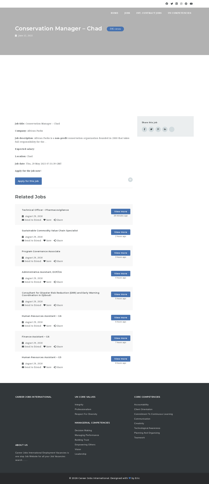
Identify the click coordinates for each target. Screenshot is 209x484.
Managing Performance (87, 435)
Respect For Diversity (86, 414)
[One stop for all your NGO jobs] (19, 13)
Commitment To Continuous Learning (153, 414)
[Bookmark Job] (130, 179)
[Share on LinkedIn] (165, 129)
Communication (142, 419)
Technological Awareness (147, 428)
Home (114, 13)
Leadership (80, 454)
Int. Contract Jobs (149, 13)
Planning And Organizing (147, 433)
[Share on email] (171, 129)
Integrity (79, 404)
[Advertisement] (104, 78)
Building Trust (82, 440)
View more (120, 211)
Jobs (127, 13)
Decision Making (83, 430)
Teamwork (139, 437)
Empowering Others (85, 444)
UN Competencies (179, 13)
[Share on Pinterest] (158, 129)
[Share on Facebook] (144, 129)
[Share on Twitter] (151, 129)
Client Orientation (143, 409)
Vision (78, 449)
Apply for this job (28, 181)
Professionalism (83, 409)
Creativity (139, 423)
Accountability (141, 404)
